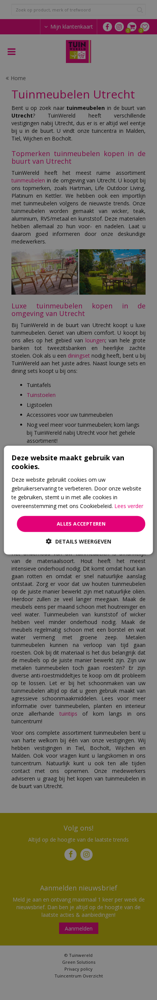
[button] (78, 541)
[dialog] (78, 500)
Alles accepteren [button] (81, 523)
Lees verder (128, 506)
